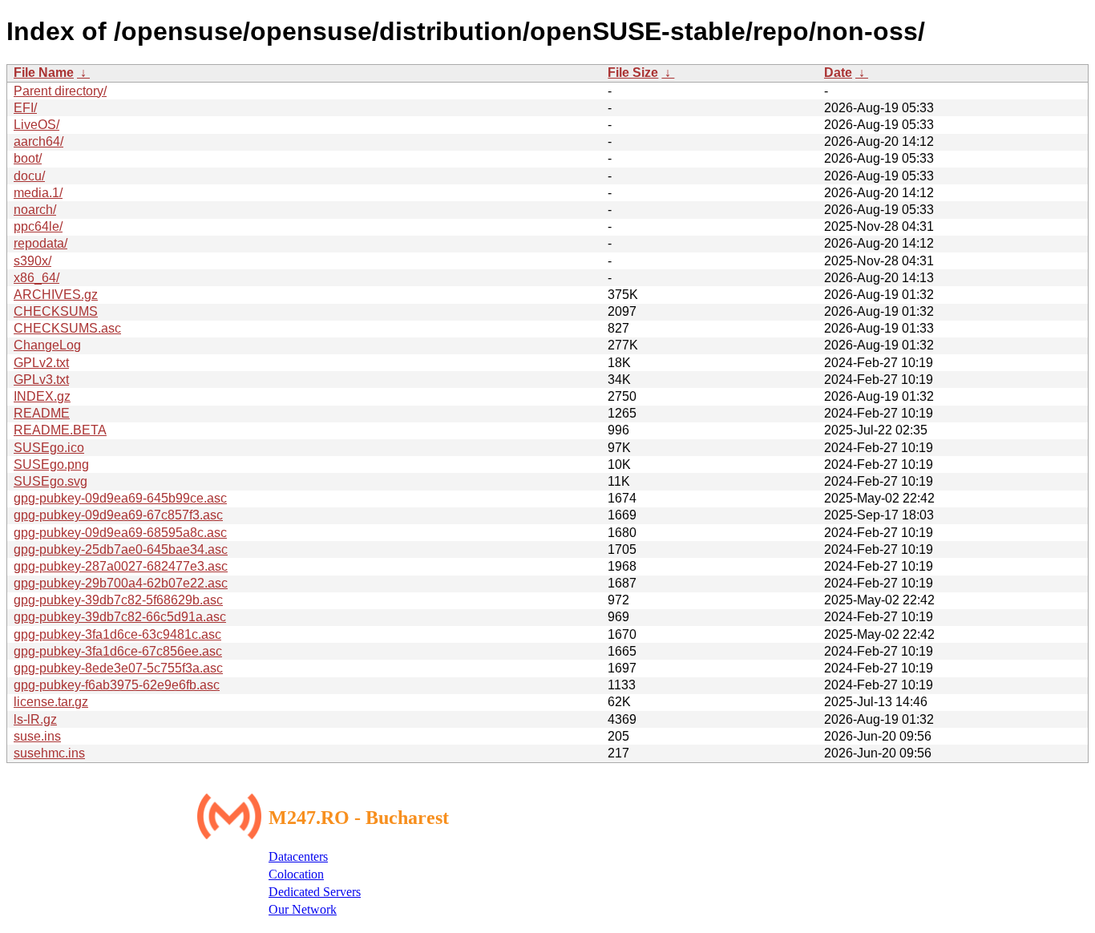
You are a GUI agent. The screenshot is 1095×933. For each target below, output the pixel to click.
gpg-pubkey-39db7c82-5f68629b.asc (118, 600)
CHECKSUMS (56, 311)
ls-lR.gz (35, 719)
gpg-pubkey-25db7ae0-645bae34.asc (121, 549)
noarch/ (35, 209)
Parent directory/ (60, 91)
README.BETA (60, 430)
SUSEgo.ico (49, 447)
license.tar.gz (51, 702)
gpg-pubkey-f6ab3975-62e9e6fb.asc (117, 685)
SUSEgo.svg (50, 481)
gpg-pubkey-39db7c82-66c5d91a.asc (120, 617)
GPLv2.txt (41, 363)
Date (838, 72)
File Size (633, 72)
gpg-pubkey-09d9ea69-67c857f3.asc (118, 515)
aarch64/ (38, 141)
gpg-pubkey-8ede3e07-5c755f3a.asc (118, 668)
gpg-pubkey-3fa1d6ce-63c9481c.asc (117, 634)
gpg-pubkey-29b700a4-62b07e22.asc (121, 583)
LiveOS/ (36, 124)
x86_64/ (36, 278)
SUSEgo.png (51, 464)
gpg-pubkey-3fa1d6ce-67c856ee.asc (118, 651)
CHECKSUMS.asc (67, 328)
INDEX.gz (42, 396)
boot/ (28, 158)
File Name (44, 72)
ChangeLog (47, 345)
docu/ (29, 176)
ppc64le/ (38, 226)
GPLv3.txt (41, 379)
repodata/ (40, 243)
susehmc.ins (49, 753)
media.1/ (38, 193)
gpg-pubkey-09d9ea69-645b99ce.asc (120, 498)
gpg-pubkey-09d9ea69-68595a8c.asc (120, 532)
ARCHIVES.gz (56, 294)
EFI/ (25, 108)
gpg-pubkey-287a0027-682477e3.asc (121, 566)
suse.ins (37, 736)
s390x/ (32, 261)
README (42, 413)
